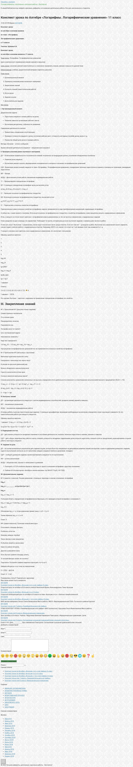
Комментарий (6, 651)
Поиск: (3, 665)
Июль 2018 (9, 742)
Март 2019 (8, 723)
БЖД (6, 705)
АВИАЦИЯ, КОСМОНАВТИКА (15, 688)
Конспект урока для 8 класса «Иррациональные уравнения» (27, 681)
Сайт (2, 636)
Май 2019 (8, 719)
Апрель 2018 (9, 749)
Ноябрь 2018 (9, 733)
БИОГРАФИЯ (9, 707)
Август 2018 (9, 740)
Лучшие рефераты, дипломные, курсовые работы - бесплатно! (24, 4)
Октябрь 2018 (10, 735)
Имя (3, 629)
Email (3, 633)
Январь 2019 (9, 728)
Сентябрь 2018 (10, 737)
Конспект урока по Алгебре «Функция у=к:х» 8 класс (24, 674)
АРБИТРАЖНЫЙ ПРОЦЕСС (15, 695)
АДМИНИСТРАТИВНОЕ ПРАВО (16, 691)
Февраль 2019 (10, 726)
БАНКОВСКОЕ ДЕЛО (12, 702)
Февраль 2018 (10, 754)
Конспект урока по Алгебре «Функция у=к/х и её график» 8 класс (28, 671)
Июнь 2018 (9, 744)
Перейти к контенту (8, 2)
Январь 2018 (9, 756)
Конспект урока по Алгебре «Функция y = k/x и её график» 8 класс (29, 676)
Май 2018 (8, 747)
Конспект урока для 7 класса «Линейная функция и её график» (28, 678)
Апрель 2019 (9, 721)
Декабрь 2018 (10, 730)
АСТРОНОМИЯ (10, 700)
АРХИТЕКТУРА (10, 698)
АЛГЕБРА (18, 23)
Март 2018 (8, 751)
